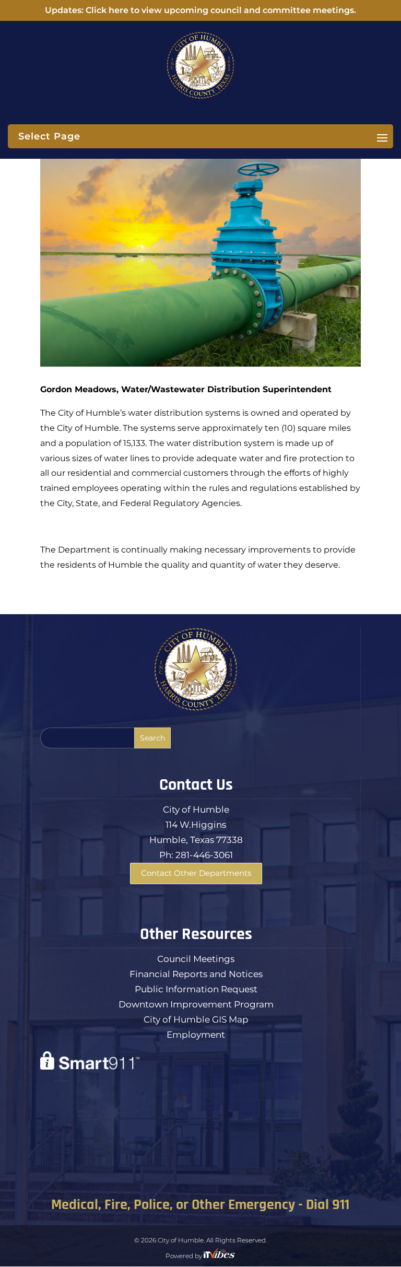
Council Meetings (195, 959)
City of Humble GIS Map (196, 1019)
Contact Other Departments (196, 873)
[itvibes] (219, 1256)
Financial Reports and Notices (196, 974)
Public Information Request (196, 989)
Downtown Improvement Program (196, 1004)
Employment (196, 1034)
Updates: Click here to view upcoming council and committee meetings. (200, 10)
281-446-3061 (204, 855)
